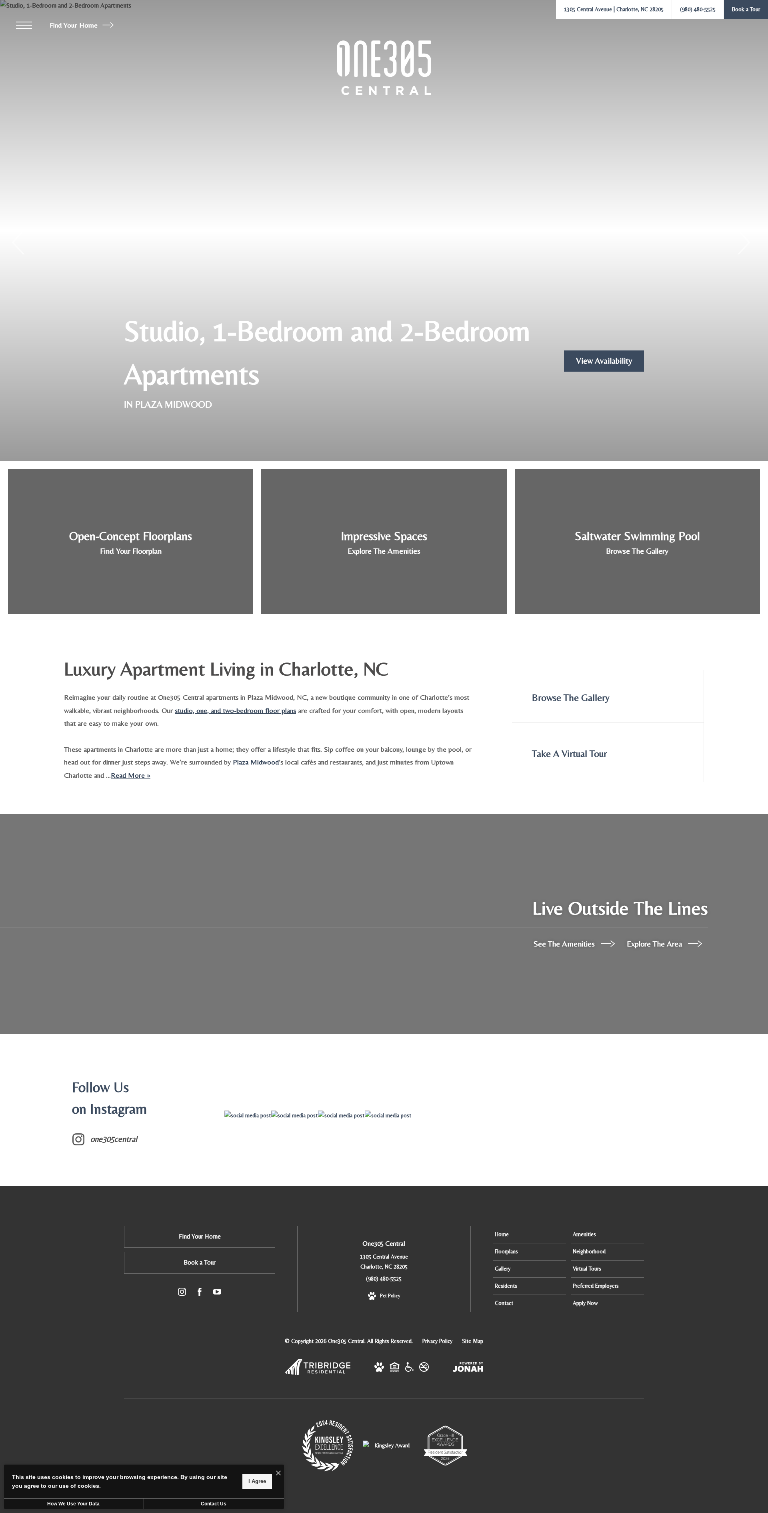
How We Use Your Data (73, 1504)
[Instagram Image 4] (388, 1115)
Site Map (472, 1341)
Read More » (130, 775)
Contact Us (213, 1504)
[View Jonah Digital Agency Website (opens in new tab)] (468, 1368)
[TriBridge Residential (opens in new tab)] (317, 1373)
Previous (19, 242)
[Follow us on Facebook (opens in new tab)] (200, 1293)
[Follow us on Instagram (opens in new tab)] (182, 1293)
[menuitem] (529, 1234)
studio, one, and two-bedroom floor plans (235, 710)
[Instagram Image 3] (341, 1115)
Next (743, 242)
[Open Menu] (24, 25)
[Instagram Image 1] (247, 1115)
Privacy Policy (437, 1341)
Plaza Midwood (256, 762)
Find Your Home (75, 25)
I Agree (257, 1481)
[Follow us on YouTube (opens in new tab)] (217, 1293)
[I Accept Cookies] (278, 1473)
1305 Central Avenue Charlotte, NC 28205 (384, 1261)
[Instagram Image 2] (294, 1115)
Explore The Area (655, 943)
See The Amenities (565, 943)
